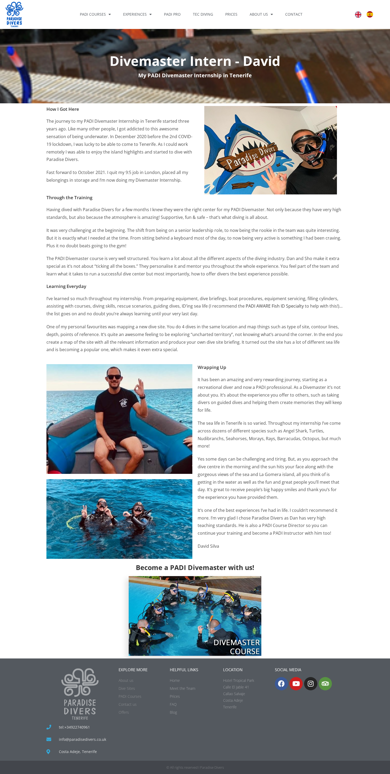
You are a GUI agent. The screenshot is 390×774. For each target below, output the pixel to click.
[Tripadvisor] (325, 683)
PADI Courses (93, 14)
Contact (293, 14)
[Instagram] (310, 683)
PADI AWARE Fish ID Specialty (274, 306)
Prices (231, 14)
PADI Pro (172, 14)
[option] (371, 14)
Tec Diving (203, 14)
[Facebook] (281, 683)
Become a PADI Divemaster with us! (195, 567)
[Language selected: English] (366, 14)
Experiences (135, 14)
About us (259, 14)
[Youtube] (296, 683)
